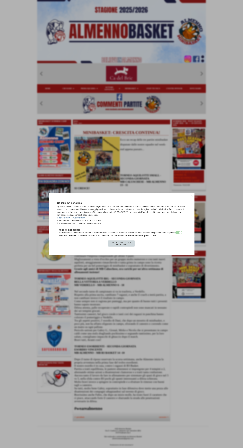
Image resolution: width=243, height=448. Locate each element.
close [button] (192, 195)
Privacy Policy (78, 217)
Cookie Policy (63, 217)
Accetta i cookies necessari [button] (121, 243)
